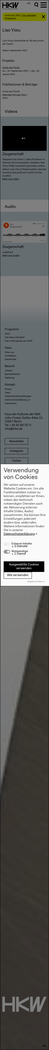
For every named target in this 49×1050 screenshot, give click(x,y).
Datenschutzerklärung (19, 534)
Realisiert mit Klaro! (35, 582)
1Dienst (18, 553)
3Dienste (19, 546)
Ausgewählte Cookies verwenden (24, 566)
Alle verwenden (17, 575)
